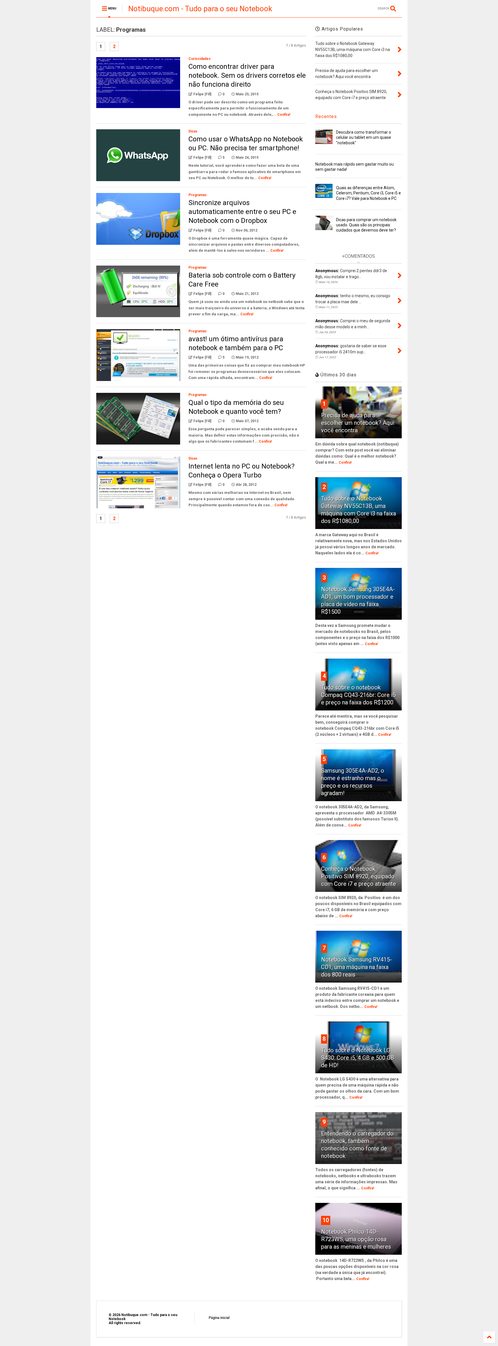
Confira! (283, 115)
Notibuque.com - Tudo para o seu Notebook (200, 8)
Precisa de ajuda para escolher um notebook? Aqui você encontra (357, 423)
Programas (197, 195)
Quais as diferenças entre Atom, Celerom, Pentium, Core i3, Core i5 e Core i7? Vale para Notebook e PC (368, 192)
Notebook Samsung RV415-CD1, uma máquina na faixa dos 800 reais (356, 967)
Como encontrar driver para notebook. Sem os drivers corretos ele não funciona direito (247, 75)
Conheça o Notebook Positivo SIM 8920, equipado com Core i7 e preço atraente (358, 876)
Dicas (192, 131)
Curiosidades (199, 59)
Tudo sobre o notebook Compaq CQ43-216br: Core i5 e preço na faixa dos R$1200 (358, 695)
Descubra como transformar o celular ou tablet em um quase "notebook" (363, 137)
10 (325, 1220)
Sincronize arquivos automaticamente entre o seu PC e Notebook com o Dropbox (242, 212)
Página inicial (219, 1318)
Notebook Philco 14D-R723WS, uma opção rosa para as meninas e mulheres (356, 1239)
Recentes (326, 116)
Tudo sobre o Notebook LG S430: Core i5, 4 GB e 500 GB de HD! (357, 1058)
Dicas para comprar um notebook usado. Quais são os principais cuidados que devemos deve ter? (366, 224)
